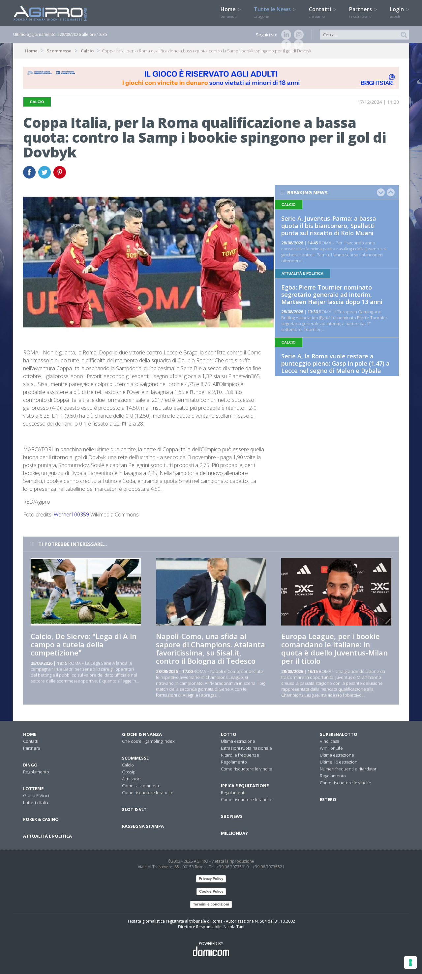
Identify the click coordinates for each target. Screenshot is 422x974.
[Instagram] (297, 35)
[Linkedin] (285, 35)
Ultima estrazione (238, 741)
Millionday (234, 833)
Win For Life (331, 748)
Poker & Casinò (41, 819)
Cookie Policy (211, 891)
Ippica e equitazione (245, 786)
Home (229, 12)
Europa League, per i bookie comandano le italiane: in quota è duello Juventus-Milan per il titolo (334, 648)
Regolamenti (233, 792)
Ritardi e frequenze (240, 755)
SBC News (232, 816)
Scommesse (59, 51)
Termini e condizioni (211, 904)
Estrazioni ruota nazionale (246, 748)
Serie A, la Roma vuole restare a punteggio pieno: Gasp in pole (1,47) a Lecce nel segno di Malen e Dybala (335, 363)
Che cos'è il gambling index (148, 741)
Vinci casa (329, 741)
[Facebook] (285, 44)
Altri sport (131, 779)
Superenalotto (338, 734)
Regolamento (36, 772)
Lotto (228, 734)
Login (397, 12)
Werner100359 (71, 514)
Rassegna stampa (143, 826)
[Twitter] (297, 44)
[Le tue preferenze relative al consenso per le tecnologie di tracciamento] (410, 962)
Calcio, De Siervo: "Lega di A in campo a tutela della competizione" (83, 644)
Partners (361, 12)
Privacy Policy (211, 878)
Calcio (87, 51)
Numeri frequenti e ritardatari (348, 769)
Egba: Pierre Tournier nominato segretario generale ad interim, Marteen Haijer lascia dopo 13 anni (331, 294)
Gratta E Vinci (36, 795)
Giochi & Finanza (142, 734)
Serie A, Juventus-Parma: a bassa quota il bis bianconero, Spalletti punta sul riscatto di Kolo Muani (328, 225)
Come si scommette (141, 786)
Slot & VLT (134, 809)
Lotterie (33, 789)
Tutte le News (273, 12)
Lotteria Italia (35, 802)
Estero (328, 799)
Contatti (320, 12)
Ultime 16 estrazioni (339, 762)
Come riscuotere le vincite (147, 792)
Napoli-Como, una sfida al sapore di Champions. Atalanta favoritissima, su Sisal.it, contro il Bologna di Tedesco (210, 648)
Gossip (129, 772)
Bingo (30, 765)
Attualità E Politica (47, 836)
